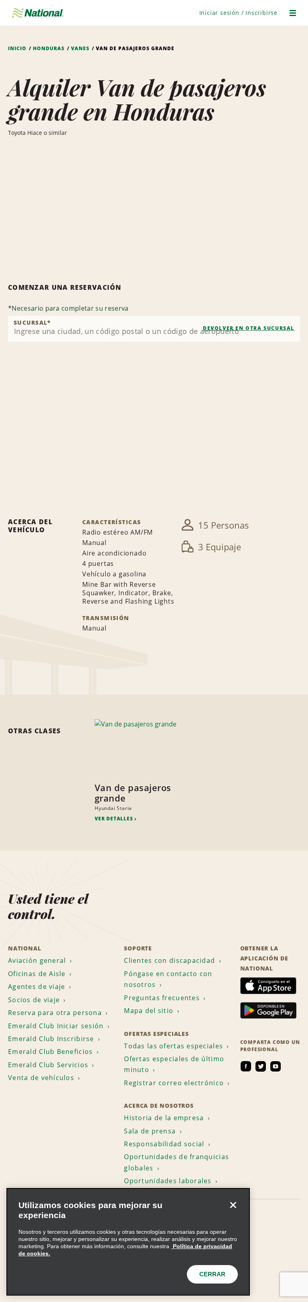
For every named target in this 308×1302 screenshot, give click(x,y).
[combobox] (154, 329)
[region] (128, 1242)
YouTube (275, 1066)
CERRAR (212, 1274)
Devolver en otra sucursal (248, 328)
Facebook (245, 1066)
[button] (238, 12)
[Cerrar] (233, 1205)
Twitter (260, 1066)
